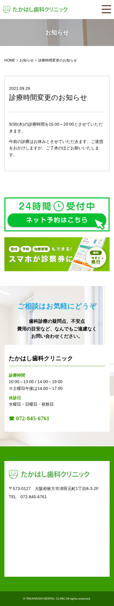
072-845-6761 (33, 496)
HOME (9, 60)
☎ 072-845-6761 (29, 418)
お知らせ (27, 60)
